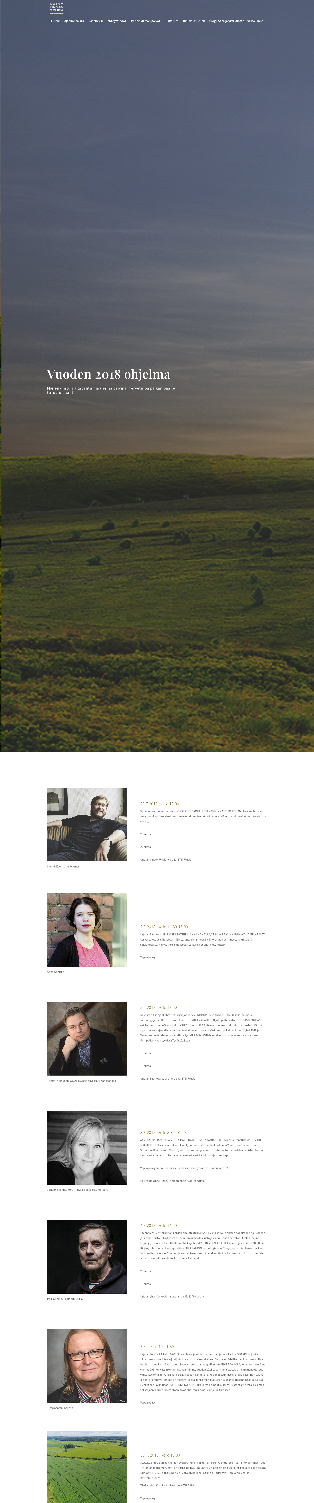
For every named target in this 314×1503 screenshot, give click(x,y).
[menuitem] (54, 21)
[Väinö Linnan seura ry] (56, 8)
